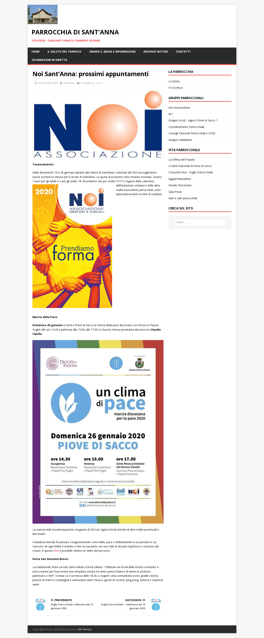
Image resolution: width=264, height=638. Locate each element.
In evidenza (88, 83)
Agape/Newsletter (180, 179)
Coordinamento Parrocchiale (186, 127)
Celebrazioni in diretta (49, 60)
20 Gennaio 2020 (47, 83)
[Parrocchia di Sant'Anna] (43, 22)
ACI (171, 114)
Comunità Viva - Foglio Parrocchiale (191, 172)
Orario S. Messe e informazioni (112, 51)
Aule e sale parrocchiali (183, 198)
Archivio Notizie (155, 51)
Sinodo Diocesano (180, 185)
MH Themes (84, 629)
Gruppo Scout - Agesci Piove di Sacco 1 (193, 120)
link (56, 550)
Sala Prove (175, 192)
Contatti (183, 51)
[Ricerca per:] (200, 222)
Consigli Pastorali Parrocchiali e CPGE (192, 133)
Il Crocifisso (176, 87)
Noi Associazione (179, 107)
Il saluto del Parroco (64, 51)
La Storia (174, 81)
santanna (68, 83)
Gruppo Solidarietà (180, 140)
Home (36, 51)
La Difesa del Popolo (182, 159)
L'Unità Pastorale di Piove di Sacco (190, 166)
